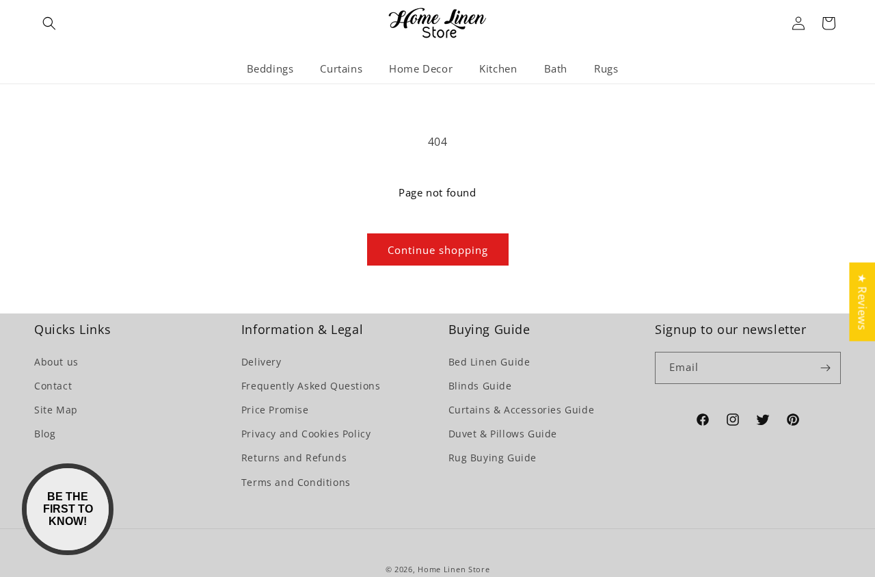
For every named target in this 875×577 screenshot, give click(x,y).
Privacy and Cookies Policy (306, 433)
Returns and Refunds (294, 457)
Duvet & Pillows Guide (503, 433)
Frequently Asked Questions (311, 385)
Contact (53, 385)
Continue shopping (438, 250)
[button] (49, 23)
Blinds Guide (480, 385)
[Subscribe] (825, 368)
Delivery (261, 361)
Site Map (56, 409)
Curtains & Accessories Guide (521, 409)
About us (56, 361)
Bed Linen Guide (489, 361)
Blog (44, 433)
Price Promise (275, 409)
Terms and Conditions (296, 482)
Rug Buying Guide (492, 457)
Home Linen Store (453, 569)
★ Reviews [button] (862, 301)
